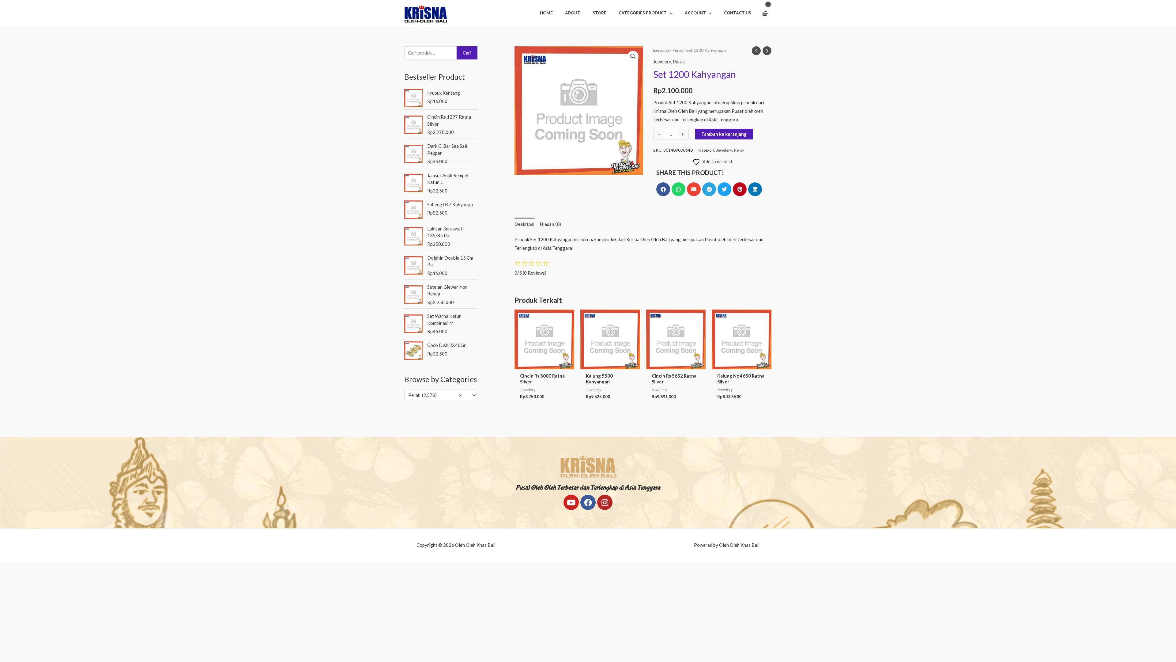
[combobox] (440, 395)
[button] (645, 13)
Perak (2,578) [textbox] (435, 395)
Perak (677, 50)
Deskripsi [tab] (524, 224)
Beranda (661, 50)
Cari (467, 52)
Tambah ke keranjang (724, 134)
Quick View (544, 364)
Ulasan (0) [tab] (550, 224)
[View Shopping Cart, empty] (764, 14)
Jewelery (662, 61)
